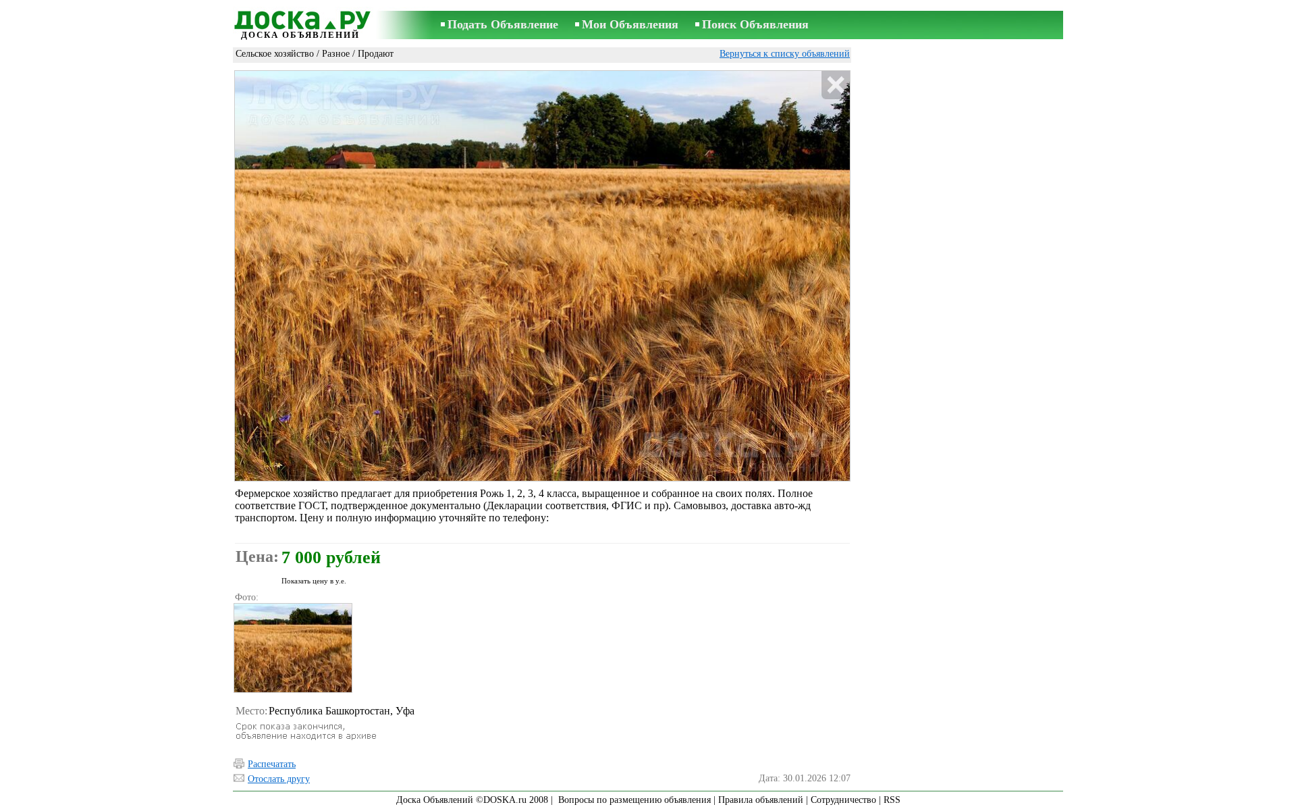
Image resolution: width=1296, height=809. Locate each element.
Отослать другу (279, 779)
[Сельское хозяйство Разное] (292, 648)
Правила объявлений (760, 800)
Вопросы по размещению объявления (634, 800)
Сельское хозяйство (275, 54)
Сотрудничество (843, 800)
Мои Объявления (630, 24)
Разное (336, 54)
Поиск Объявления (755, 24)
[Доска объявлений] (300, 18)
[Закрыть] (835, 85)
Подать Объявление (503, 24)
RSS (892, 800)
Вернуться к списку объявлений (785, 54)
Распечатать (272, 764)
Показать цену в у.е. (313, 581)
